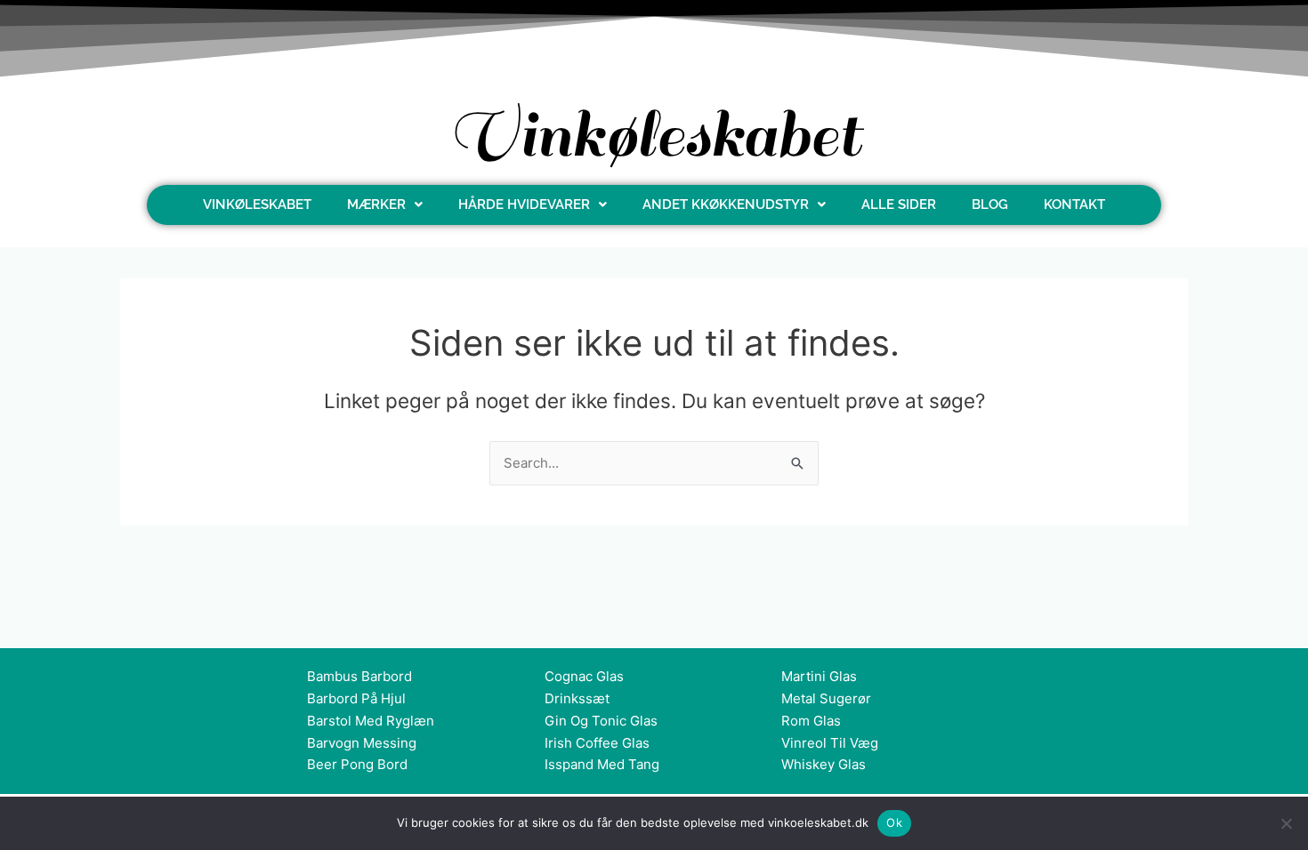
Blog (990, 204)
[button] (384, 205)
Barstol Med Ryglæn (370, 720)
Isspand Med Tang (602, 764)
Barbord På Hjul (356, 698)
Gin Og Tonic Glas (601, 720)
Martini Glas (819, 676)
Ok (894, 822)
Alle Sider (898, 204)
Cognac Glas (584, 676)
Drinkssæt (577, 698)
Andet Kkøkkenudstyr (725, 204)
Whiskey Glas (823, 764)
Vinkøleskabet (257, 204)
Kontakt (1074, 204)
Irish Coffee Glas (597, 742)
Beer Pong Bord (357, 764)
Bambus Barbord (359, 676)
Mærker (376, 204)
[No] (1286, 823)
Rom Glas (811, 720)
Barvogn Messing (361, 742)
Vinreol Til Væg (829, 742)
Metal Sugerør (826, 698)
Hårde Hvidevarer (524, 204)
